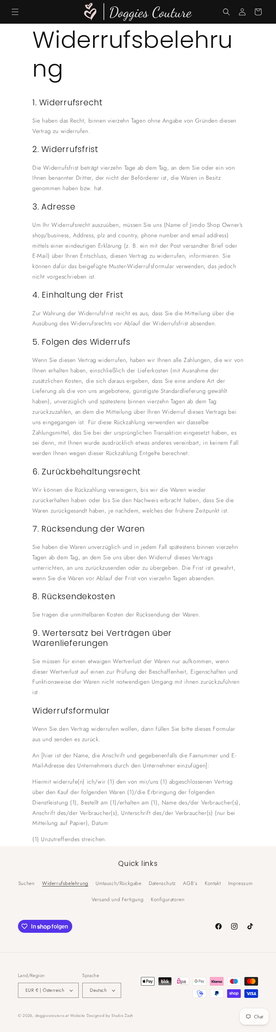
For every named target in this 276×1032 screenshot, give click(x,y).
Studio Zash (122, 1015)
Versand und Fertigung (118, 899)
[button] (15, 12)
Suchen (26, 883)
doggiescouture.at (52, 1015)
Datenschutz (162, 883)
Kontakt (213, 883)
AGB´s (190, 883)
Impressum (240, 883)
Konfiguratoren (167, 899)
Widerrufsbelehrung (65, 883)
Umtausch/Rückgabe (118, 883)
